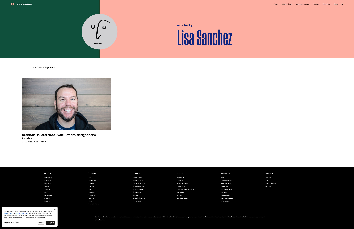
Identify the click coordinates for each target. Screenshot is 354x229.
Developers (224, 186)
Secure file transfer (138, 186)
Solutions (47, 189)
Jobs (267, 180)
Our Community (27, 141)
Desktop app (48, 177)
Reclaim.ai (91, 192)
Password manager (138, 189)
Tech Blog (326, 4)
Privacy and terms (182, 183)
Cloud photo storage (139, 183)
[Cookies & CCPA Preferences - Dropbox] (30, 217)
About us (268, 177)
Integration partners (227, 198)
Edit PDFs (135, 195)
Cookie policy (181, 186)
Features (46, 186)
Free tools (47, 201)
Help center (180, 177)
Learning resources (182, 198)
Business (91, 183)
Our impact (269, 186)
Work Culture (287, 4)
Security (46, 192)
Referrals (224, 192)
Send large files (137, 177)
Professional (92, 180)
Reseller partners (226, 195)
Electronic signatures (139, 198)
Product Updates (93, 204)
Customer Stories (302, 4)
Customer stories (226, 180)
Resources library (226, 183)
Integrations (47, 183)
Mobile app (47, 180)
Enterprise (91, 186)
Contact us (180, 180)
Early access (48, 195)
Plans (90, 201)
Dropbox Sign (92, 195)
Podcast (316, 4)
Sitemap (179, 195)
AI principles (180, 192)
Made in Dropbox (40, 141)
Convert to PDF (137, 201)
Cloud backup (137, 192)
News (276, 4)
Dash (336, 4)
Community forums (226, 189)
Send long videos (138, 180)
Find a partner (225, 201)
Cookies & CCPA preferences (185, 189)
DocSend (91, 198)
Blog (222, 177)
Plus (89, 177)
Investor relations (271, 183)
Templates (47, 198)
